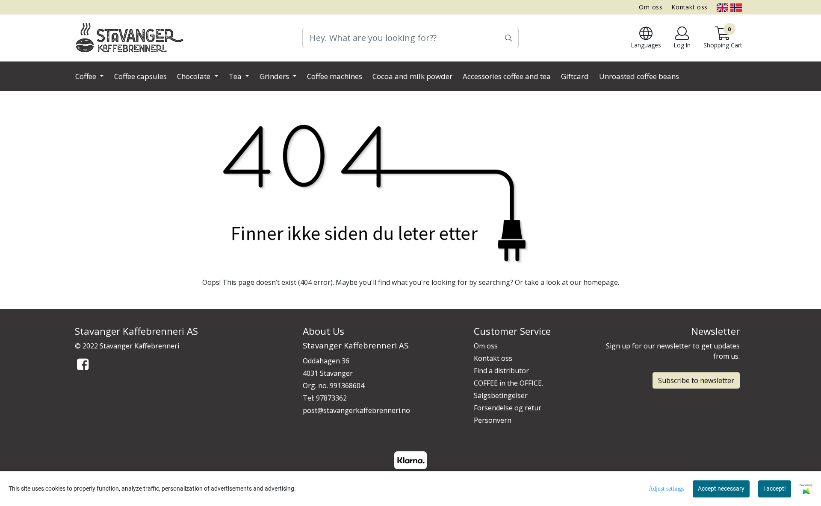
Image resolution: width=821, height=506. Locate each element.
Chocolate (194, 76)
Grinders (275, 76)
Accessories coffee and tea (507, 76)
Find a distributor (501, 370)
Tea (236, 76)
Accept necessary (721, 488)
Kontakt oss (690, 7)
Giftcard (575, 76)
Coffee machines (334, 76)
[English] (722, 7)
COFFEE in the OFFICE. (508, 383)
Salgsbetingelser (501, 395)
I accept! (774, 488)
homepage (600, 282)
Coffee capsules (140, 76)
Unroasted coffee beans (639, 76)
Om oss (651, 7)
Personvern (492, 420)
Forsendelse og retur (507, 407)
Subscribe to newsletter (696, 380)
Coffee (86, 76)
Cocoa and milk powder (412, 76)
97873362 (331, 398)
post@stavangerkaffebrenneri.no (356, 410)
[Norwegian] (736, 7)
